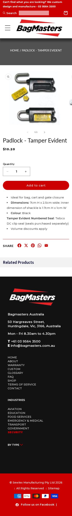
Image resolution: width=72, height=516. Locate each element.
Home (12, 357)
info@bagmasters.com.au (33, 346)
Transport (17, 424)
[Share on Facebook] (19, 246)
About (13, 361)
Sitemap (54, 488)
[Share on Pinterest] (33, 246)
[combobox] (34, 13)
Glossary (15, 373)
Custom (14, 369)
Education (16, 413)
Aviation (15, 409)
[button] (7, 28)
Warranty (16, 365)
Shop (12, 380)
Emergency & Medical (25, 420)
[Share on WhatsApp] (39, 246)
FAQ (11, 376)
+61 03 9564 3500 (26, 341)
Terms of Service (22, 384)
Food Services (19, 417)
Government (18, 428)
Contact (15, 388)
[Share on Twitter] (26, 246)
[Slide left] (27, 132)
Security (15, 432)
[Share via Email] (46, 246)
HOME (14, 50)
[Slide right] (44, 132)
